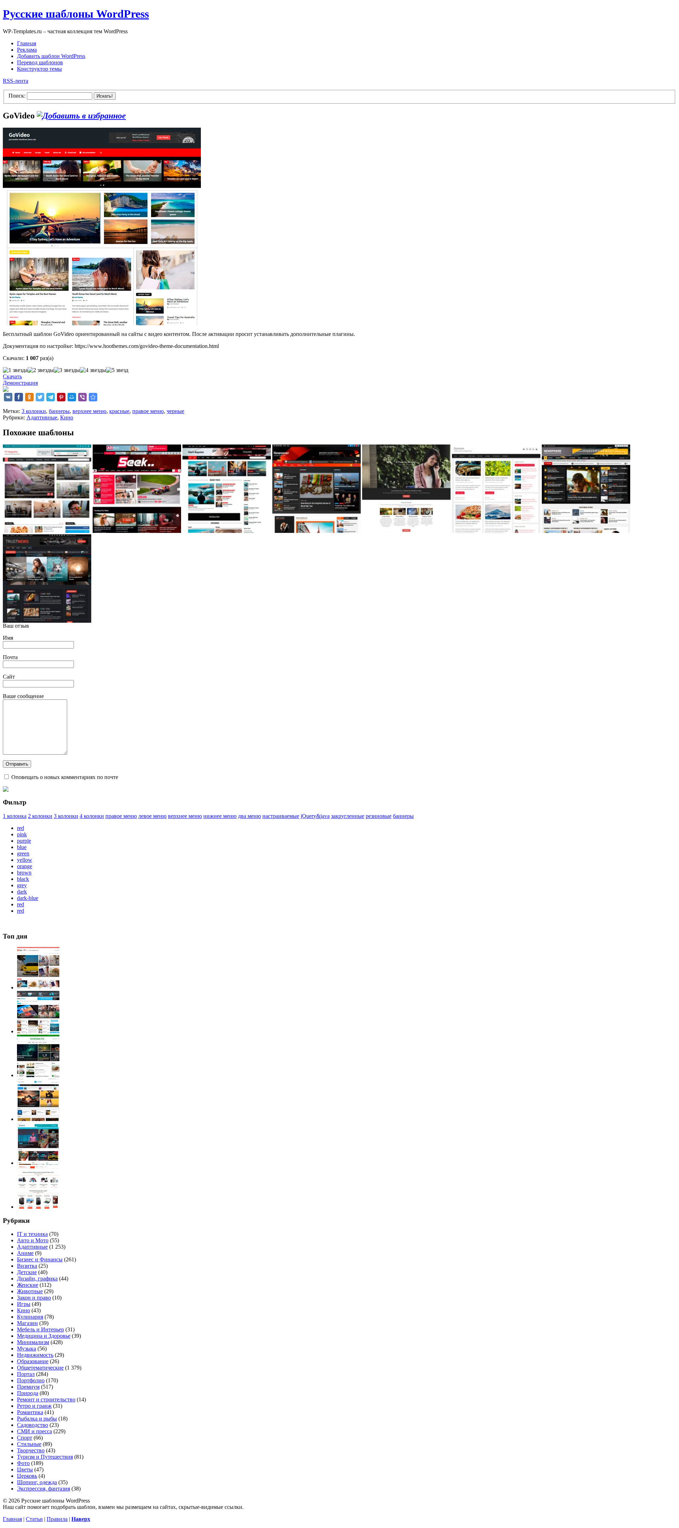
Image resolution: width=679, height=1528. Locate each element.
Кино (66, 417)
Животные (30, 1291)
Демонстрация (20, 383)
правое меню (148, 411)
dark (22, 892)
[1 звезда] (15, 370)
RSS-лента (15, 81)
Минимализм (33, 1342)
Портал (26, 1374)
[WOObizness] (38, 1207)
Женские (27, 1285)
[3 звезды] (67, 370)
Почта (10, 657)
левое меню (152, 816)
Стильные (29, 1444)
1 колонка (15, 816)
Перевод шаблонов (40, 62)
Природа (27, 1393)
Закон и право (34, 1298)
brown (24, 873)
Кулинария (30, 1317)
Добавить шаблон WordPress (51, 56)
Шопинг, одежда (37, 1482)
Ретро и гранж (34, 1406)
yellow (24, 860)
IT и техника (32, 1234)
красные (119, 411)
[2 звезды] (41, 370)
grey (22, 885)
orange (24, 866)
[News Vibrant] (38, 1031)
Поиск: (16, 96)
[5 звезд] (117, 370)
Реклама (27, 50)
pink (22, 834)
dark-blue (27, 898)
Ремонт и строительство (46, 1399)
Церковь (27, 1476)
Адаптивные (42, 417)
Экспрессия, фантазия (43, 1489)
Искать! (105, 96)
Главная (26, 43)
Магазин (27, 1323)
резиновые (378, 816)
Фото (23, 1463)
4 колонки (92, 816)
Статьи (34, 1519)
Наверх (80, 1519)
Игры (23, 1304)
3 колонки (34, 411)
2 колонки (40, 816)
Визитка (27, 1266)
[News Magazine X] (38, 987)
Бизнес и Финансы (40, 1259)
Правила (57, 1519)
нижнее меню (220, 816)
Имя (8, 638)
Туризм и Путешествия (45, 1457)
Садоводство (32, 1425)
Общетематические (40, 1368)
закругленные (347, 816)
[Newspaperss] (38, 1163)
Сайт (9, 677)
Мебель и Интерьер (40, 1329)
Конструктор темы (39, 69)
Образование (32, 1361)
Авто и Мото (32, 1240)
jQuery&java (315, 816)
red (20, 828)
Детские (27, 1272)
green (23, 853)
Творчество (31, 1450)
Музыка (26, 1349)
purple (24, 841)
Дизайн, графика (37, 1279)
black (23, 879)
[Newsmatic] (38, 1075)
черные (175, 411)
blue (22, 847)
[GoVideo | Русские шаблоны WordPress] (93, 397)
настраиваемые (280, 816)
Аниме (25, 1253)
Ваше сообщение (23, 696)
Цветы (25, 1469)
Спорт (24, 1438)
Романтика (30, 1412)
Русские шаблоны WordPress (76, 13)
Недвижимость (35, 1355)
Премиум (28, 1387)
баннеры (59, 411)
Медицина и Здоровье (43, 1336)
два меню (249, 816)
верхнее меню (89, 411)
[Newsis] (38, 1119)
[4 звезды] (93, 370)
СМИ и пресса (34, 1431)
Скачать (12, 376)
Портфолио (31, 1380)
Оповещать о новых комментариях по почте (64, 777)
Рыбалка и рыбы (37, 1419)
